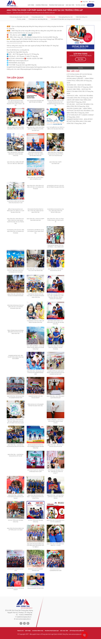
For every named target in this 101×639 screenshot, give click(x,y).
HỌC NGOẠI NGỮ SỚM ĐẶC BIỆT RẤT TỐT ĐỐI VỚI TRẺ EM (35, 101)
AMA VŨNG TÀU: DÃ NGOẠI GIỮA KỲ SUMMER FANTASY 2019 (15, 396)
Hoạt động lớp (51, 17)
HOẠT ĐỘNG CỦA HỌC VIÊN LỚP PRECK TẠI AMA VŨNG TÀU (35, 321)
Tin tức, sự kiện (80, 5)
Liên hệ (90, 5)
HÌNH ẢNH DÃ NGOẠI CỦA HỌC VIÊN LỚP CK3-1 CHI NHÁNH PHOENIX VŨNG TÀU (15, 307)
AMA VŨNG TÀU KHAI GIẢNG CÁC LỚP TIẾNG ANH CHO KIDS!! (15, 529)
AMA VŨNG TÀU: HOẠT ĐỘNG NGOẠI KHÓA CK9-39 (55, 269)
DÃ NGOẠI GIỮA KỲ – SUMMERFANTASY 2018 (55, 569)
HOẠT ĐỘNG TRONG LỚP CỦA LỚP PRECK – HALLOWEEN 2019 (55, 246)
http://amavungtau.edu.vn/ (20, 60)
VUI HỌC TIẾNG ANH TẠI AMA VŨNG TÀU (15, 521)
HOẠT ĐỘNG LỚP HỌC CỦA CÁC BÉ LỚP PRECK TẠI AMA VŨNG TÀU (55, 186)
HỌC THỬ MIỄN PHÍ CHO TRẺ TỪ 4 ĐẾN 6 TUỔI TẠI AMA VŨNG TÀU (55, 128)
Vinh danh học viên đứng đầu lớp (38, 19)
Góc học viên (70, 5)
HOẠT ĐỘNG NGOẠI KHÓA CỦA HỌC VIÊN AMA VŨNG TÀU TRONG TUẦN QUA (55, 210)
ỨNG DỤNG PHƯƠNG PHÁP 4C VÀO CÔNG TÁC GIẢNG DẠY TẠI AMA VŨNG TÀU (35, 210)
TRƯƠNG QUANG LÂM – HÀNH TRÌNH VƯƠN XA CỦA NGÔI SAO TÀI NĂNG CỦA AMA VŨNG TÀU (80, 110)
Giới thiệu (31, 5)
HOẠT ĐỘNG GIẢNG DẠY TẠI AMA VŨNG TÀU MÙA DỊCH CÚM (15, 201)
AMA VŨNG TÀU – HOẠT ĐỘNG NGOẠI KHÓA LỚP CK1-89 (15, 455)
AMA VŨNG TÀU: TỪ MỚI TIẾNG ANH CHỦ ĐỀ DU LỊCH (35, 178)
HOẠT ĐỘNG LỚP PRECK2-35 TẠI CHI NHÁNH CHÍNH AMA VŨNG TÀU (35, 231)
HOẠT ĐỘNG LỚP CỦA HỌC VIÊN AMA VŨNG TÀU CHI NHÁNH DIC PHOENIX (15, 231)
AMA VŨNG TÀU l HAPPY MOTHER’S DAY (55, 162)
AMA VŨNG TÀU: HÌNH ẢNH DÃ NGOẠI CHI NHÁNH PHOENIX (15, 294)
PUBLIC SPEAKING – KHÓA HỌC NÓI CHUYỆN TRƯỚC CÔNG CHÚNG (55, 421)
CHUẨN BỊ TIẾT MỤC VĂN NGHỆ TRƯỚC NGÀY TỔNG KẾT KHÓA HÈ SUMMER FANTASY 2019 (55, 372)
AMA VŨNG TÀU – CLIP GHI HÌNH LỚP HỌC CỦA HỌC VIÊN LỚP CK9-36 (55, 496)
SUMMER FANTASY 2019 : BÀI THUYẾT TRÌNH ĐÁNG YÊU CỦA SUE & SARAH (15, 357)
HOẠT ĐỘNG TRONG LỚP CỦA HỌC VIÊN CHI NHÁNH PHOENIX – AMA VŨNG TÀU (35, 295)
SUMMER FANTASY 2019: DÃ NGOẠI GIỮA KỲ (35, 396)
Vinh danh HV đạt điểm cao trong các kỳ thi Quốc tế (65, 19)
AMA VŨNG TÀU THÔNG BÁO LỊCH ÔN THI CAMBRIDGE (55, 521)
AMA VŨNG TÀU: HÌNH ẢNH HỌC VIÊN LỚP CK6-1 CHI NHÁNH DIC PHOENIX (35, 187)
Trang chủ (9, 12)
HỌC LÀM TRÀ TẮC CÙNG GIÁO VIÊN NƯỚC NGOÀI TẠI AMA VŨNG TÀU (16, 154)
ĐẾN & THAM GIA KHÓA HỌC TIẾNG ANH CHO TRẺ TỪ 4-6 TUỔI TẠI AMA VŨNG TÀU (15, 210)
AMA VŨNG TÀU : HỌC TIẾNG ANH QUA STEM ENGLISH (55, 396)
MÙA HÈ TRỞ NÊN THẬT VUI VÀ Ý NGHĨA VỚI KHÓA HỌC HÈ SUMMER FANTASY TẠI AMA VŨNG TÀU (55, 103)
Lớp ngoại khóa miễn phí (77, 630)
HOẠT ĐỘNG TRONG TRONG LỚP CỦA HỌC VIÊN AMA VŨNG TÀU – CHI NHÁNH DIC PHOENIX (15, 270)
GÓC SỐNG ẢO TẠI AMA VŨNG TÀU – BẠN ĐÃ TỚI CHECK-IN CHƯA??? (55, 471)
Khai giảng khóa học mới (66, 17)
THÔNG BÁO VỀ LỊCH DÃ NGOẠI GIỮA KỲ (15, 588)
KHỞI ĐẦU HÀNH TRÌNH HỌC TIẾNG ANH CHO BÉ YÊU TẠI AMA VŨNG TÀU (55, 322)
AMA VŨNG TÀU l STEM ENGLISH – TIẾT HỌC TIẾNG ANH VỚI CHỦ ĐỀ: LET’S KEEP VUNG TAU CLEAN (15, 421)
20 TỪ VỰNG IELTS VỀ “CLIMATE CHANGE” (80, 115)
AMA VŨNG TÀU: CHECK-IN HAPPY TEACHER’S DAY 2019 (35, 219)
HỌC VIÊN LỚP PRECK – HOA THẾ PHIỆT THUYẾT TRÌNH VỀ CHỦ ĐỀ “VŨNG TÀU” (35, 347)
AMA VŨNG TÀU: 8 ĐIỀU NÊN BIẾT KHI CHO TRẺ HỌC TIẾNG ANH (15, 162)
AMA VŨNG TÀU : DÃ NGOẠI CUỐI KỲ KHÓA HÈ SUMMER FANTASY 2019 (35, 372)
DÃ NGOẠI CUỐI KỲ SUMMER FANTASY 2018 (35, 569)
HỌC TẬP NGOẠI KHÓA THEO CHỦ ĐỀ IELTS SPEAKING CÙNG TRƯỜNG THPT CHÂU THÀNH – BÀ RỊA (15, 103)
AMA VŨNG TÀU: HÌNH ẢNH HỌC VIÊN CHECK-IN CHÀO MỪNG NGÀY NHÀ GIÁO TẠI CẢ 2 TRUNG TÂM (15, 221)
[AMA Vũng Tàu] (12, 4)
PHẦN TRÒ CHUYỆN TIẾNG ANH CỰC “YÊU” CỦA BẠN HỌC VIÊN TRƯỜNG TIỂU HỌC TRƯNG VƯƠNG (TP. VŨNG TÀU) (55, 296)
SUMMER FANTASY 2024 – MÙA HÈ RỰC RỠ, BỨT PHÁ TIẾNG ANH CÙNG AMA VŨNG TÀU (80, 121)
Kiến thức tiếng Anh (81, 17)
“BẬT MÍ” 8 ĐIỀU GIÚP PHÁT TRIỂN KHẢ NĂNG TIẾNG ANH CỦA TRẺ (15, 128)
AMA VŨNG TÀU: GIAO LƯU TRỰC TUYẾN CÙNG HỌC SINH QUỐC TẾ (55, 220)
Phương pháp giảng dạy (56, 5)
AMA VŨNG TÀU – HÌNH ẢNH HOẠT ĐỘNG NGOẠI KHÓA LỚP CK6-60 (15, 496)
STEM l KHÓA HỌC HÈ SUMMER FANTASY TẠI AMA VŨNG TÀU (35, 405)
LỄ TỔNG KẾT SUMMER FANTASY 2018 (15, 569)
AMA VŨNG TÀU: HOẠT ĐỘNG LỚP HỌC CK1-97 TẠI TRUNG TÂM (35, 269)
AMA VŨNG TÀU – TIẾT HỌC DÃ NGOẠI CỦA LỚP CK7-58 (55, 445)
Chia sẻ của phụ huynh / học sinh (19, 17)
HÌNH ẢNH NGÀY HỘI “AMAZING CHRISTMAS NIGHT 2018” (35, 470)
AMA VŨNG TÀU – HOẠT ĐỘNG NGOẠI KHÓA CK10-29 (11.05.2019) (15, 445)
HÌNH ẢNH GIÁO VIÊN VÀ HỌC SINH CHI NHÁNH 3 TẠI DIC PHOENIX (55, 347)
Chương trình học (42, 5)
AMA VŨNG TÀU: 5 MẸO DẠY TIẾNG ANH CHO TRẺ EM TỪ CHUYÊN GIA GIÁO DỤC (35, 129)
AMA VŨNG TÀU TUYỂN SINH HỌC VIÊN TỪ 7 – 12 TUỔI (55, 544)
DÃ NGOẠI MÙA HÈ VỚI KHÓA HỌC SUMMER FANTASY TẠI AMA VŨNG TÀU (35, 446)
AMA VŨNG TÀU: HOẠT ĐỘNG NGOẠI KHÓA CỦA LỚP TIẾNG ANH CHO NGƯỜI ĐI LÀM (55, 154)
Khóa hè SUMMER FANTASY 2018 (35, 588)
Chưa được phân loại (37, 17)
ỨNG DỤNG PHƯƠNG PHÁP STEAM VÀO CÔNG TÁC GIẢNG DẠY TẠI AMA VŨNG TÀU (35, 154)
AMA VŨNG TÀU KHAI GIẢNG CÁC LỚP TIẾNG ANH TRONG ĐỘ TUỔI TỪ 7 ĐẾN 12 (35, 545)
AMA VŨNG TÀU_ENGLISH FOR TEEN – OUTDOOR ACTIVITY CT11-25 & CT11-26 (35, 496)
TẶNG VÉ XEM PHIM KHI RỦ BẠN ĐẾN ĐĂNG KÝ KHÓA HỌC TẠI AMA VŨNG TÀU (15, 332)
